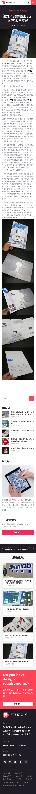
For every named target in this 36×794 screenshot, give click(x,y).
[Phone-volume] (21, 762)
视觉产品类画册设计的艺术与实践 (16, 661)
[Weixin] (5, 762)
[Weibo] (10, 762)
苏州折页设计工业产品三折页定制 (22, 430)
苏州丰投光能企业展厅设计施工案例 (17, 609)
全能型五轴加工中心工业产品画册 (22, 448)
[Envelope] (15, 762)
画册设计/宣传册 (22, 11)
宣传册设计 (12, 11)
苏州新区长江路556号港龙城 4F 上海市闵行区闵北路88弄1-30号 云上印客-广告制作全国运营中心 (17, 731)
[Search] (31, 398)
